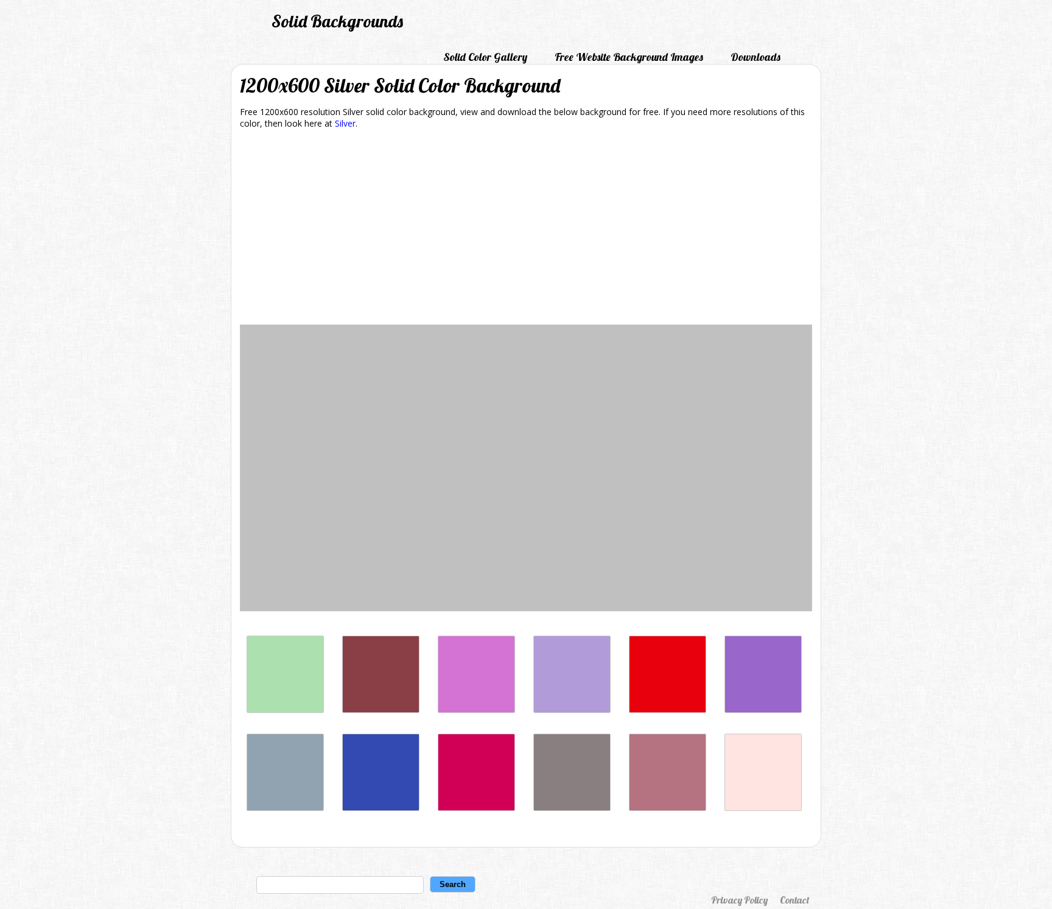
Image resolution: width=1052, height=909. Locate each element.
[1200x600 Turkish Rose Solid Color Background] (667, 807)
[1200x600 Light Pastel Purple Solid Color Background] (572, 709)
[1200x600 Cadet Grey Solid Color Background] (285, 807)
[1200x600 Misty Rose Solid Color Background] (763, 807)
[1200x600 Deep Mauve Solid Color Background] (476, 709)
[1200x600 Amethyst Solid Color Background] (763, 709)
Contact (794, 900)
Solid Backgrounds (337, 21)
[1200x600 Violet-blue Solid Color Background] (380, 807)
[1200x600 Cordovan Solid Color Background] (380, 709)
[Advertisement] (526, 229)
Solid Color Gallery (485, 57)
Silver (345, 123)
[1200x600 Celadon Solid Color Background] (285, 709)
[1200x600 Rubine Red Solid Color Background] (476, 807)
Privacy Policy (739, 900)
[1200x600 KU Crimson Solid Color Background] (667, 709)
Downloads (755, 57)
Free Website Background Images (629, 57)
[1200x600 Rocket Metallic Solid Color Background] (572, 807)
